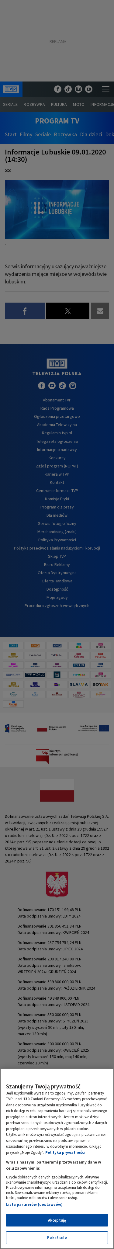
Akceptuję (57, 1220)
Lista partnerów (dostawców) (34, 1204)
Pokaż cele (57, 1237)
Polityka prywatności (65, 1152)
